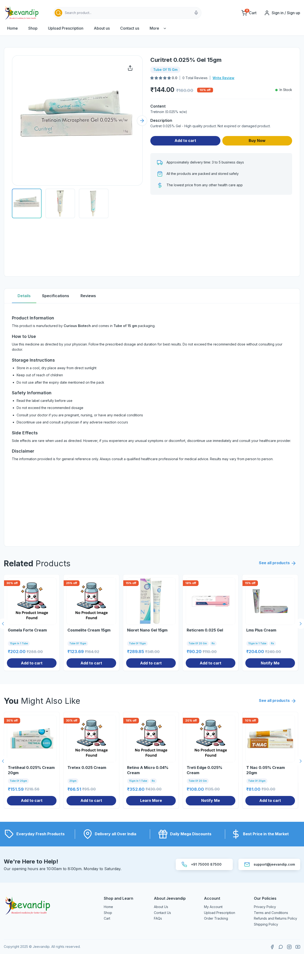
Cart (107, 918)
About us (102, 28)
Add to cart (185, 140)
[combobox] (127, 13)
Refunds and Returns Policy (275, 918)
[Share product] (130, 68)
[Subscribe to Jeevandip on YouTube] (297, 947)
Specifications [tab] (55, 295)
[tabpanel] (152, 425)
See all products (274, 562)
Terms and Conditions (271, 913)
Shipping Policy (266, 924)
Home (12, 28)
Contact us (129, 28)
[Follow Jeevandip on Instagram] (289, 947)
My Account (213, 907)
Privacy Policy (265, 907)
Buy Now (257, 140)
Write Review (223, 78)
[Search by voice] (196, 12)
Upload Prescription (65, 28)
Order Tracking (216, 918)
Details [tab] (24, 295)
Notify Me (270, 663)
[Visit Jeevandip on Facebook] (272, 947)
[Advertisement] (221, 235)
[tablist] (152, 296)
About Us (161, 907)
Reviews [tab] (88, 295)
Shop (33, 28)
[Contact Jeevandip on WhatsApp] (280, 947)
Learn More (151, 800)
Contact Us (162, 913)
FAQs (158, 918)
